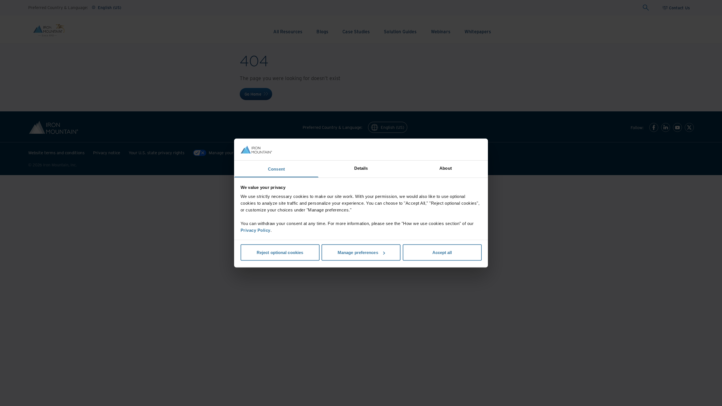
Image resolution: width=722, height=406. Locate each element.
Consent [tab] (276, 168)
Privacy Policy (255, 230)
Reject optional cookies (280, 252)
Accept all (442, 252)
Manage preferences (358, 252)
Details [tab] (361, 168)
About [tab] (445, 168)
